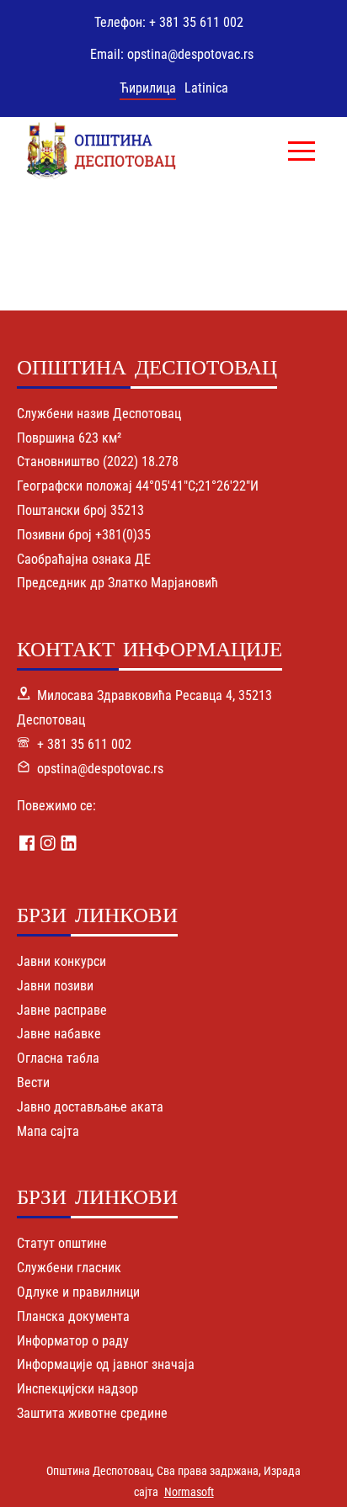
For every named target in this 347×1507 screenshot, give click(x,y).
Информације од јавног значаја (106, 1364)
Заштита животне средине (92, 1413)
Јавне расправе (62, 1010)
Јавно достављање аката (90, 1107)
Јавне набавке (59, 1034)
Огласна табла (58, 1058)
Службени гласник (69, 1268)
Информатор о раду (73, 1341)
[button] (301, 150)
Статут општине (62, 1243)
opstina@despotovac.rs (100, 769)
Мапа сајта (48, 1131)
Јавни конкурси (61, 961)
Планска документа (73, 1316)
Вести (33, 1082)
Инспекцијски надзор (77, 1389)
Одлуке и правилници (78, 1292)
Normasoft (189, 1492)
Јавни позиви (55, 986)
